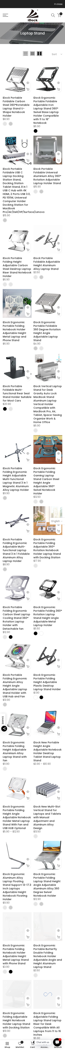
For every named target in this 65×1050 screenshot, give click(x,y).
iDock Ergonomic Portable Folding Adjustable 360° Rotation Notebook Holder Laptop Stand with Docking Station (47, 548)
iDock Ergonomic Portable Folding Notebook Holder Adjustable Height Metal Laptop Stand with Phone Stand (16, 954)
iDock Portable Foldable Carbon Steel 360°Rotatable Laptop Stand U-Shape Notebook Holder (16, 106)
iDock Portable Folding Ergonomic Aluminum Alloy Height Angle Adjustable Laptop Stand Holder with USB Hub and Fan (15, 685)
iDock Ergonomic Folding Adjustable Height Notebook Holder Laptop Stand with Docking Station (16, 1020)
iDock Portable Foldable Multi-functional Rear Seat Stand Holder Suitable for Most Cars (17, 393)
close (59, 4)
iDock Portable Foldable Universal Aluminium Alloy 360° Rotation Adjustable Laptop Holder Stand (47, 176)
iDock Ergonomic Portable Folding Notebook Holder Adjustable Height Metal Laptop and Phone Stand (14, 331)
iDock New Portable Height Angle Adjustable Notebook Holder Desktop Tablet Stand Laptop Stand (47, 751)
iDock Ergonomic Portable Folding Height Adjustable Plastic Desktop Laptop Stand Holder (47, 682)
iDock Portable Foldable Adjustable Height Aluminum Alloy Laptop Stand (46, 263)
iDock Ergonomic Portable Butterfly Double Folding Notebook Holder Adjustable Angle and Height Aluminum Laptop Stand (47, 956)
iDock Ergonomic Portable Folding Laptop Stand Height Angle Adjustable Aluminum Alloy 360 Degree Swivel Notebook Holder (46, 884)
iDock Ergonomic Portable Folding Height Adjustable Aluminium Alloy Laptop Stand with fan (15, 751)
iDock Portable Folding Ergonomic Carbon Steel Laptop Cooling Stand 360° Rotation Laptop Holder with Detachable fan (16, 618)
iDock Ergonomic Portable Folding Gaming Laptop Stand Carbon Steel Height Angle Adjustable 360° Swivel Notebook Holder (46, 481)
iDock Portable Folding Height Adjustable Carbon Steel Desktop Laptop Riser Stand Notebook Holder (17, 267)
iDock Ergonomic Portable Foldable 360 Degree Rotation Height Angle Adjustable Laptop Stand (47, 331)
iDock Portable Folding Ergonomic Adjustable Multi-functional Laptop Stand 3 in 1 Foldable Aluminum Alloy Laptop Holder (16, 550)
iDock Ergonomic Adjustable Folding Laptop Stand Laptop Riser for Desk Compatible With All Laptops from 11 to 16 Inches (47, 1024)
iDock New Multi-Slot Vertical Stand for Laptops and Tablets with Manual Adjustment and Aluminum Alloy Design (47, 817)
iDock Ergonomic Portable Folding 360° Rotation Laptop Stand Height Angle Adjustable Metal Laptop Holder (47, 616)
